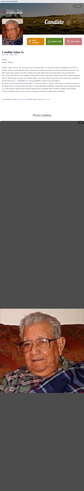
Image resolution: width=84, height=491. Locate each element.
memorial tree (22, 99)
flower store (46, 99)
